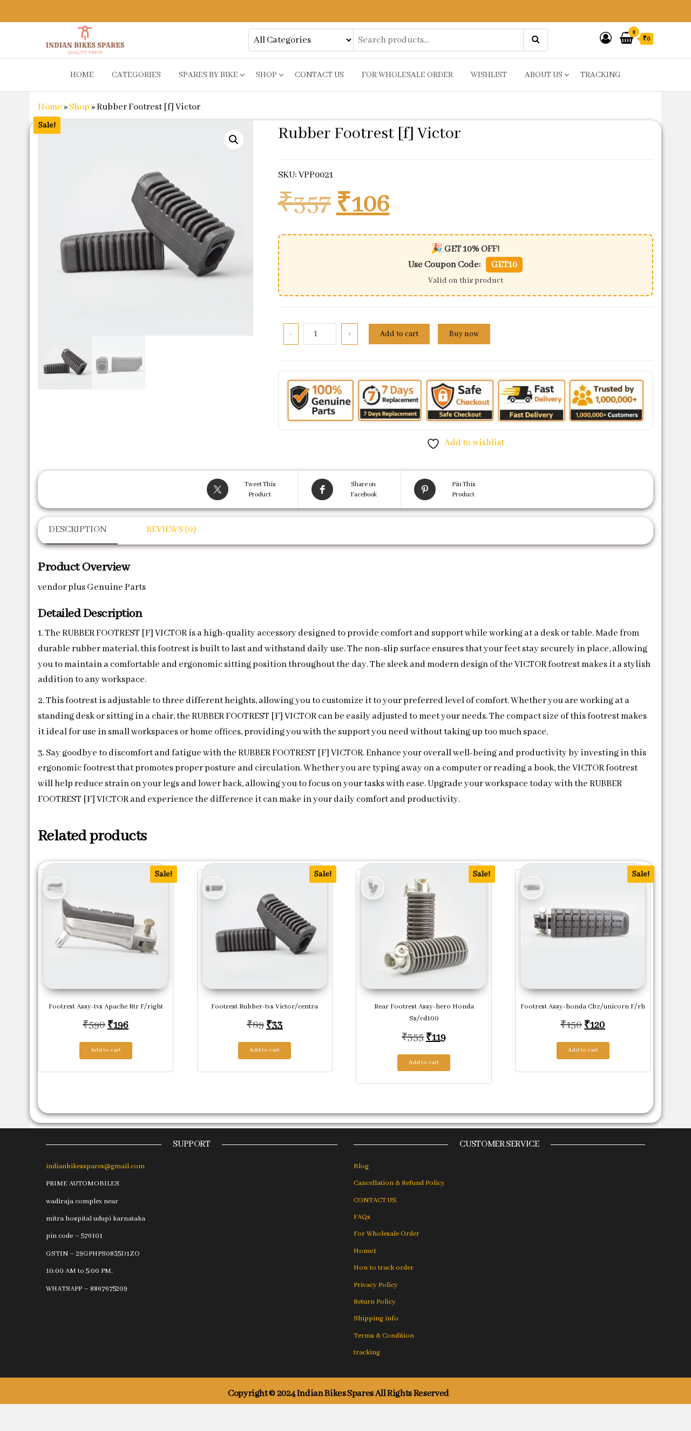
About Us (544, 75)
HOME (82, 75)
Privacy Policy (376, 1285)
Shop (266, 75)
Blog (361, 1166)
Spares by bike (208, 75)
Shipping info (376, 1318)
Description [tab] (78, 529)
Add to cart (399, 334)
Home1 (365, 1251)
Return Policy (375, 1301)
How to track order (384, 1267)
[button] (233, 139)
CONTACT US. (376, 1200)
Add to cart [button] (106, 1050)
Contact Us (319, 75)
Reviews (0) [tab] (171, 529)
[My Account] (606, 39)
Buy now (464, 334)
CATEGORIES (136, 75)
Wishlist (489, 75)
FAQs (362, 1217)
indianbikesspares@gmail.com (95, 1166)
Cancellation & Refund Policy (399, 1183)
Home (50, 107)
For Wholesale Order (407, 75)
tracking (600, 75)
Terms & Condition (384, 1335)
